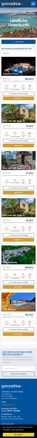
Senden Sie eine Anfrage (19, 94)
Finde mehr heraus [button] (17, 430)
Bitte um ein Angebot (18, 374)
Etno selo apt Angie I (13, 215)
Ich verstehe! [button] (18, 434)
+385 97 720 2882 (13, 411)
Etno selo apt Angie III (16, 168)
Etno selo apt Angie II (13, 121)
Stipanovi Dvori (11, 74)
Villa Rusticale (10, 262)
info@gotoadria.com (8, 404)
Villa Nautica (9, 309)
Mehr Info (18, 98)
